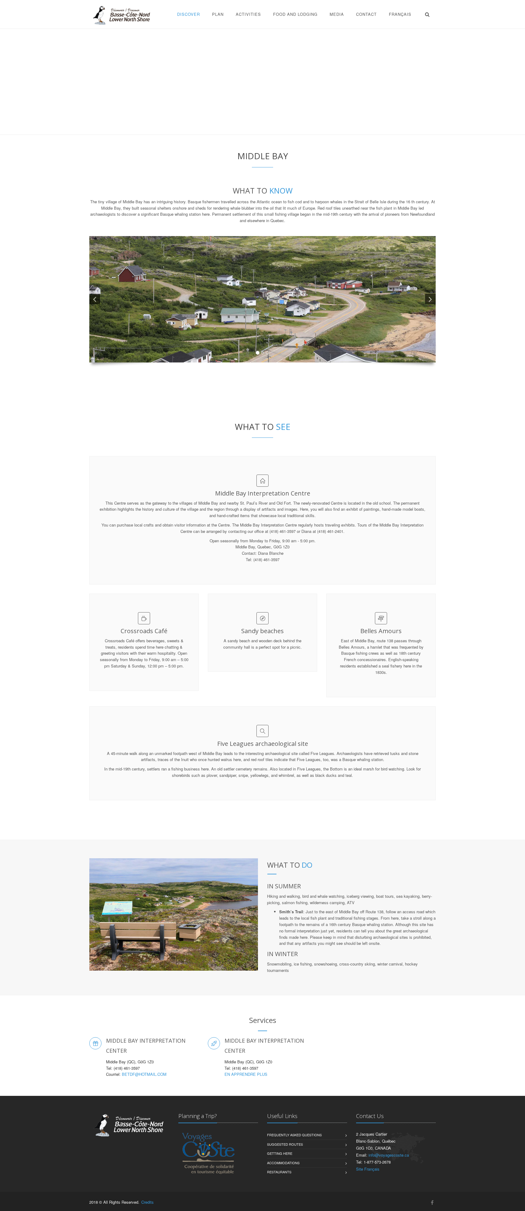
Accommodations (283, 1162)
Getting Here (279, 1153)
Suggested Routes (285, 1144)
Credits (147, 1202)
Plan (218, 14)
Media (337, 14)
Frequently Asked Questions (294, 1134)
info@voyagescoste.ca (389, 1155)
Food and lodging (295, 14)
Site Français (367, 1169)
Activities (248, 14)
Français (400, 14)
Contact (366, 14)
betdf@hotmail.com (144, 1074)
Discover (188, 14)
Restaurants (279, 1171)
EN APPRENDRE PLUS (246, 1074)
